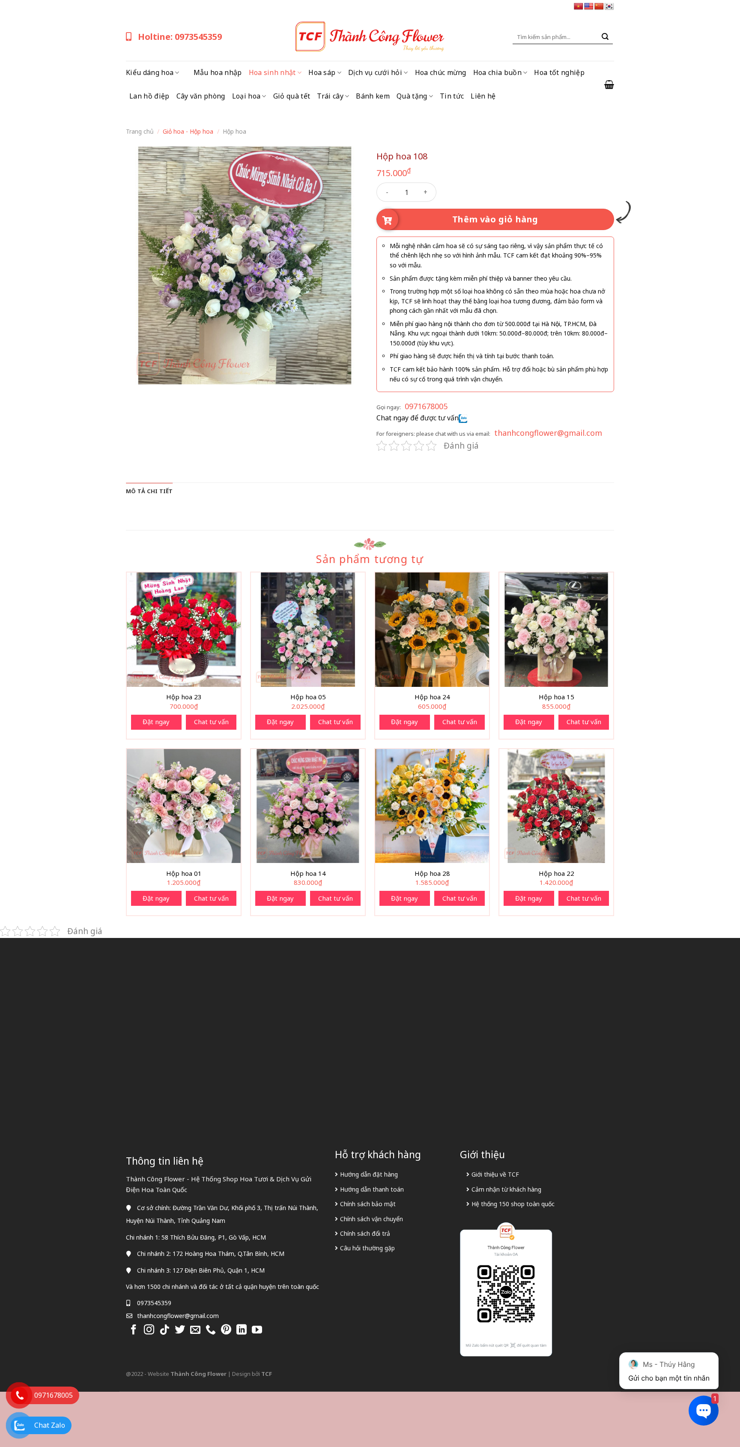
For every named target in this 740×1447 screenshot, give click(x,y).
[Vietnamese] (578, 7)
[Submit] (605, 37)
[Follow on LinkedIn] (241, 1330)
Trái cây (330, 96)
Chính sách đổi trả (365, 1233)
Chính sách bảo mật (368, 1204)
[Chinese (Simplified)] (599, 7)
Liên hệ (483, 96)
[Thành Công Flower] (370, 36)
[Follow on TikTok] (164, 1330)
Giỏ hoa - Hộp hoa (188, 131)
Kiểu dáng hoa (149, 72)
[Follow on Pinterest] (226, 1330)
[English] (589, 7)
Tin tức (452, 96)
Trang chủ (140, 131)
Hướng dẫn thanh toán (372, 1189)
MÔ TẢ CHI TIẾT (149, 491)
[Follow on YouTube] (257, 1330)
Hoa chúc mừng (440, 72)
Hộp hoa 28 (432, 873)
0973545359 (154, 1303)
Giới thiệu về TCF (495, 1174)
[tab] (149, 491)
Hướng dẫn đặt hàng (369, 1174)
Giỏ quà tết (291, 96)
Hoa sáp (321, 72)
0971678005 (426, 406)
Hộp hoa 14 (308, 873)
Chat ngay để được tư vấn (417, 417)
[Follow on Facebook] (133, 1330)
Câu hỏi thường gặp (367, 1248)
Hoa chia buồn (497, 72)
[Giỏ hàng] (609, 84)
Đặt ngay (156, 721)
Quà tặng (412, 96)
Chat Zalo (49, 1425)
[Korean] (609, 7)
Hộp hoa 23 (184, 697)
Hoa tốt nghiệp (559, 72)
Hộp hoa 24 (432, 697)
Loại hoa (246, 96)
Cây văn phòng (200, 96)
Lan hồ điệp (149, 96)
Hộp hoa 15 (556, 697)
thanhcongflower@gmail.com (548, 433)
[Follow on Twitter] (180, 1330)
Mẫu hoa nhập (218, 72)
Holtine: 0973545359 (180, 36)
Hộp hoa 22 (556, 873)
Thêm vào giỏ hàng (495, 219)
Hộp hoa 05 (308, 697)
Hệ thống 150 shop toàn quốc (513, 1204)
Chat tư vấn (211, 721)
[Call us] (211, 1330)
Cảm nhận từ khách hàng (506, 1189)
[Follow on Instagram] (149, 1330)
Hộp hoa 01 (184, 873)
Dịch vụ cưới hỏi (375, 72)
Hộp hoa (234, 131)
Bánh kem (373, 96)
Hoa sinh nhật (272, 72)
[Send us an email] (195, 1330)
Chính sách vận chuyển (371, 1219)
